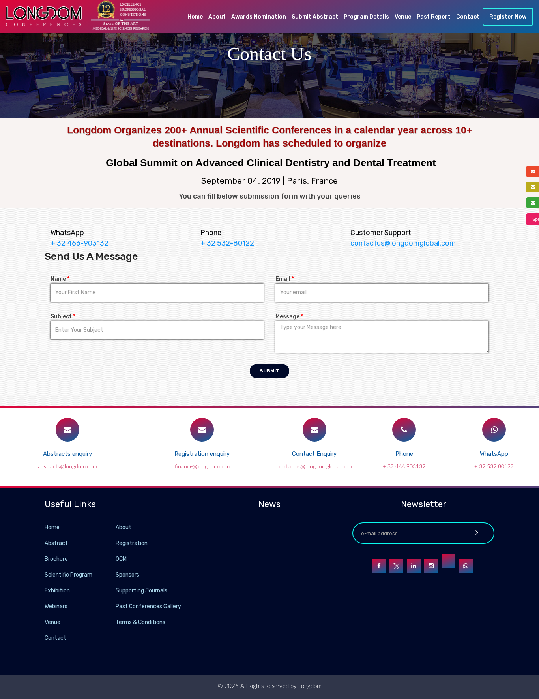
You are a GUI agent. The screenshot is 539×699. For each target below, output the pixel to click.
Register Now (507, 16)
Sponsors (127, 574)
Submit (269, 371)
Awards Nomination (258, 16)
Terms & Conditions (140, 622)
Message (289, 316)
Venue (403, 16)
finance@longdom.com (202, 467)
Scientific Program (68, 574)
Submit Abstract (315, 16)
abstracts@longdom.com (67, 467)
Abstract (56, 543)
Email (284, 279)
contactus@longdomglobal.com (403, 243)
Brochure (56, 559)
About (217, 16)
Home (195, 16)
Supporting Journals (141, 590)
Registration (132, 543)
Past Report (434, 16)
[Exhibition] (115, 590)
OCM (121, 559)
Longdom (309, 686)
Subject (63, 316)
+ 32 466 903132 (404, 467)
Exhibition (57, 590)
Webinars (56, 606)
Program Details (366, 16)
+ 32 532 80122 (494, 467)
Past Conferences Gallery (148, 606)
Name (60, 279)
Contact (467, 16)
